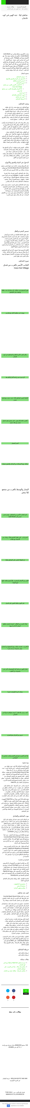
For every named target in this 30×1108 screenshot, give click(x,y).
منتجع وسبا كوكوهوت (19, 884)
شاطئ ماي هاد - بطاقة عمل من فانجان (14, 971)
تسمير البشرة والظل (19, 81)
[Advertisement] (15, 37)
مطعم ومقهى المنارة (19, 888)
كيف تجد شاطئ (20, 97)
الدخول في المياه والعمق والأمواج (15, 79)
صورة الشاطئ (20, 83)
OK (8, 1105)
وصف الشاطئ (20, 77)
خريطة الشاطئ (20, 99)
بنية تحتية (22, 93)
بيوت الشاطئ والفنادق (18, 95)
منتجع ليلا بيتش (21, 886)
